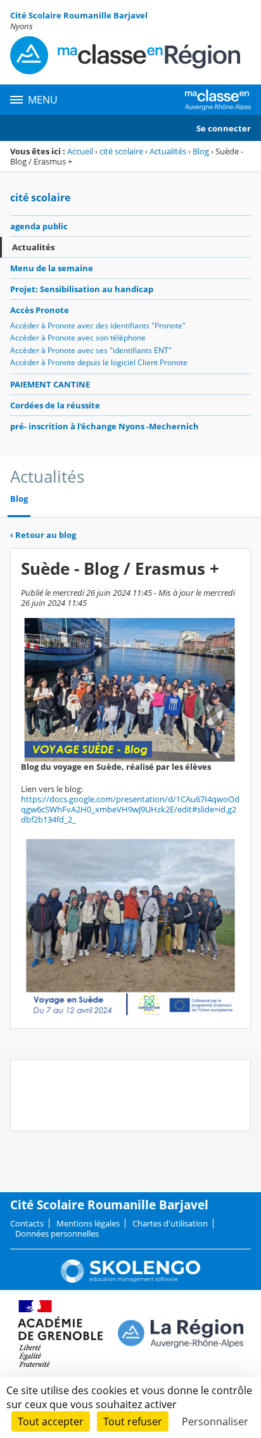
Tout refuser (132, 1421)
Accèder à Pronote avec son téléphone (78, 337)
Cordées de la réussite (55, 405)
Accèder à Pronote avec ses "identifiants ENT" (91, 350)
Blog (201, 151)
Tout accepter (51, 1421)
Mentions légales (88, 1223)
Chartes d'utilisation (170, 1223)
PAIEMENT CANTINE (50, 384)
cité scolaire (121, 151)
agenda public (39, 226)
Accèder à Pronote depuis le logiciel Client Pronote (99, 362)
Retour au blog (43, 535)
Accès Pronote (39, 310)
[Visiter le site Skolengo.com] (130, 1280)
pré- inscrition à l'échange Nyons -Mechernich (104, 426)
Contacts (27, 1223)
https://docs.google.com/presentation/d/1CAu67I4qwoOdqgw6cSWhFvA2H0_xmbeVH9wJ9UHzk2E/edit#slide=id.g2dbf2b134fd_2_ (130, 809)
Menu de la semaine (51, 268)
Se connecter (223, 128)
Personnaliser (215, 1421)
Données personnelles (57, 1233)
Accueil (80, 151)
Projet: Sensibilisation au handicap (81, 289)
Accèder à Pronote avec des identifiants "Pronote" (98, 325)
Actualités (168, 151)
